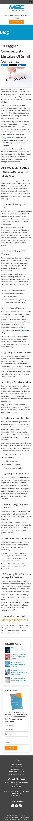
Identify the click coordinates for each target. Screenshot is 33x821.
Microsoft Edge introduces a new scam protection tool (17, 792)
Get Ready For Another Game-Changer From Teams (18, 657)
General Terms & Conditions (11, 817)
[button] (30, 2)
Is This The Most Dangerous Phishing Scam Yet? (18, 664)
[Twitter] (16, 805)
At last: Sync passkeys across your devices (16, 783)
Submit (10, 748)
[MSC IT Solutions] (16, 9)
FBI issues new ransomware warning (18, 649)
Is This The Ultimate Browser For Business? (18, 679)
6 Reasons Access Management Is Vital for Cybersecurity (19, 672)
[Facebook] (13, 805)
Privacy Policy (25, 819)
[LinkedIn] (20, 805)
